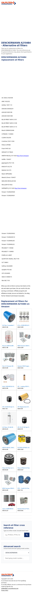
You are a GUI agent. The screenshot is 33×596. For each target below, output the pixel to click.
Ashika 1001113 (7, 105)
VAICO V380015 (7, 277)
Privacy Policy (4, 590)
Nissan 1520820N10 (8, 237)
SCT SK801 (5, 262)
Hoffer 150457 (6, 159)
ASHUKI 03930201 (8, 109)
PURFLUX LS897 (7, 255)
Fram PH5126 (6, 148)
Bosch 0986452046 (8, 130)
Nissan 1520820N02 (8, 233)
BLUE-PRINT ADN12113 (9, 127)
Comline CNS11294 (8, 141)
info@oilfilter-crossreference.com (9, 588)
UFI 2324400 (6, 273)
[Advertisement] (16, 23)
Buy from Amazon (23, 156)
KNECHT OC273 (7, 166)
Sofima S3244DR (7, 266)
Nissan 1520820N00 (8, 192)
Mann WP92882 (7, 174)
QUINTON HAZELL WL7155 (10, 259)
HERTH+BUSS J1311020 (9, 156)
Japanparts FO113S (8, 163)
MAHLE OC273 (6, 170)
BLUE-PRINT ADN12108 (9, 123)
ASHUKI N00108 (7, 112)
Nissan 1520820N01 (8, 195)
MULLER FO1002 (7, 185)
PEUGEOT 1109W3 (8, 251)
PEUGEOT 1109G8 (7, 248)
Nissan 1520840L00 (8, 241)
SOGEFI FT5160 (7, 270)
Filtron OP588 (6, 145)
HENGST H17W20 (7, 152)
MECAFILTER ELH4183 (9, 181)
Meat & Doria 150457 (9, 177)
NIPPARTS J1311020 (8, 188)
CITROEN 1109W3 (7, 134)
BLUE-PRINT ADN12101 (9, 119)
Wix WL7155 (6, 280)
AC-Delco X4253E (7, 98)
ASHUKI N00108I (7, 116)
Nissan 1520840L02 (8, 244)
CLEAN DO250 (6, 137)
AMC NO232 (6, 101)
